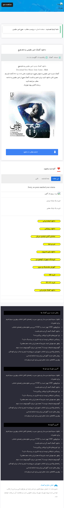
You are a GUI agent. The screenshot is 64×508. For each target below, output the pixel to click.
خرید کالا (52, 275)
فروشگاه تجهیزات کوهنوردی (45, 260)
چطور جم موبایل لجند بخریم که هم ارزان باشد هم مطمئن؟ (40, 344)
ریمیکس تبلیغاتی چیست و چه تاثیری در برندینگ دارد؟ (41, 339)
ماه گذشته (45, 179)
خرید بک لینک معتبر (53, 208)
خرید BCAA (50, 283)
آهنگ (51, 58)
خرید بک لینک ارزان (53, 201)
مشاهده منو (7, 5)
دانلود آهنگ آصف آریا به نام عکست (47, 331)
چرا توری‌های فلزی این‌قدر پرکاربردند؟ (46, 335)
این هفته (56, 179)
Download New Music (24, 70)
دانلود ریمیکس (50, 229)
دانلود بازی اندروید (48, 252)
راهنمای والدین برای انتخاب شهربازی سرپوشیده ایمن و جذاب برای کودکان (34, 352)
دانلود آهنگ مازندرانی (47, 290)
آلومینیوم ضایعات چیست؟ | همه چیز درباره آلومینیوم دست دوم (38, 348)
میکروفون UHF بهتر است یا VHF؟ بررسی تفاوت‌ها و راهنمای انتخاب (36, 327)
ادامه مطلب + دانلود (30, 152)
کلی (37, 179)
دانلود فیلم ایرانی (49, 221)
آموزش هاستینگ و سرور (46, 267)
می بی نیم (51, 244)
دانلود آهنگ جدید (39, 66)
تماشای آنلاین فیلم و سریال (45, 236)
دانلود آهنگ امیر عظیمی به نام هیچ (32, 50)
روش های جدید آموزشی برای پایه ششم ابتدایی (43, 356)
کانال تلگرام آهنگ (47, 485)
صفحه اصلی (40, 29)
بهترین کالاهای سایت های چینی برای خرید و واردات (42, 360)
